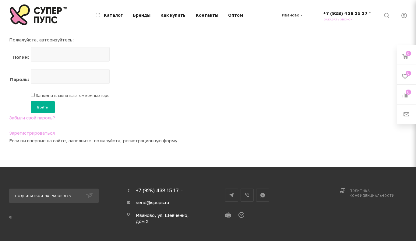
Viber (247, 195)
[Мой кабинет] (404, 16)
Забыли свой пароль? (32, 117)
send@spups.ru (152, 202)
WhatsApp (262, 195)
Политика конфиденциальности (372, 193)
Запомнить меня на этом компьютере (72, 95)
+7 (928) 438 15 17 (345, 13)
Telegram (231, 195)
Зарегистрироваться (32, 133)
